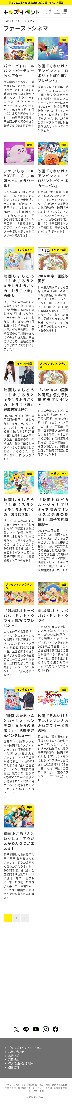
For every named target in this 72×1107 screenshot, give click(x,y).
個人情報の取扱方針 (20, 1063)
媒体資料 (13, 1067)
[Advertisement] (36, 979)
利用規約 (13, 1059)
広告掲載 (13, 1056)
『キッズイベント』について (26, 1048)
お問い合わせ (16, 1052)
